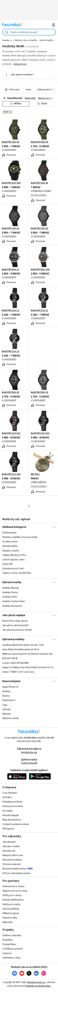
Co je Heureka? (9, 793)
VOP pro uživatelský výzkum (16, 873)
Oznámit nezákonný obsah (15, 824)
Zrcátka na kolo (10, 541)
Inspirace (7, 953)
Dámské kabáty (10, 546)
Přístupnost (8, 828)
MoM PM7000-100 (40, 269)
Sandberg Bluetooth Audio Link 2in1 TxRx (23, 645)
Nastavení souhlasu (12, 859)
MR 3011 (35, 474)
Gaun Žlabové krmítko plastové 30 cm (20, 649)
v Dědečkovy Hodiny (41, 190)
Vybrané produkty (13, 639)
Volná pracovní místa (12, 806)
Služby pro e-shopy (12, 895)
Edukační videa (9, 917)
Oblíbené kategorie (14, 527)
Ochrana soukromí (11, 864)
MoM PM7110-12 (39, 310)
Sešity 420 (7, 564)
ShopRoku (7, 940)
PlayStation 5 (8, 700)
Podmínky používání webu (38, 986)
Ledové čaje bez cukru (13, 559)
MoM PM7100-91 (10, 228)
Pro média (7, 811)
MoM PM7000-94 (39, 142)
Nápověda (7, 922)
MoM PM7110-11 (10, 310)
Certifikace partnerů (12, 949)
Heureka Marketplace (13, 899)
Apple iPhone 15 (10, 687)
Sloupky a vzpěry (10, 550)
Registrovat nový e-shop (14, 891)
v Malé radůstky (38, 482)
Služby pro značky (11, 904)
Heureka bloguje (10, 815)
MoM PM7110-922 (40, 433)
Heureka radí (8, 851)
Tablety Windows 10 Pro (14, 555)
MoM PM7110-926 (11, 474)
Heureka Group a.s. (36, 982)
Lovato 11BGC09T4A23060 (15, 663)
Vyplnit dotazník (29, 763)
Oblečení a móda (10, 718)
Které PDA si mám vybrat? (15, 621)
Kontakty (7, 797)
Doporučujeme (11, 681)
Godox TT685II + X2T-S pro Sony (18, 672)
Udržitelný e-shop (11, 957)
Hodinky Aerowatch (12, 606)
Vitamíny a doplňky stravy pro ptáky (20, 537)
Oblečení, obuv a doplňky (25, 40)
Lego (4, 704)
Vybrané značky (11, 582)
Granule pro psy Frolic (13, 568)
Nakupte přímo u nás (12, 855)
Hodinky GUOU (9, 597)
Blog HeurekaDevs (11, 819)
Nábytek (6, 714)
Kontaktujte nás (29, 752)
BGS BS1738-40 (10, 658)
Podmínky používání (12, 801)
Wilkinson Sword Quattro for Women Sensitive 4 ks (27, 654)
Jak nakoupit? (9, 842)
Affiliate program (10, 913)
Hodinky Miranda (10, 588)
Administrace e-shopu (13, 886)
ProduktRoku (9, 944)
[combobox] (29, 32)
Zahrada (6, 709)
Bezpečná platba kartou (14, 868)
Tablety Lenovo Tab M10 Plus (16, 573)
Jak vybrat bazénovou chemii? (17, 630)
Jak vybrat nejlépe (13, 615)
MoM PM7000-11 (10, 269)
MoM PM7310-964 (11, 183)
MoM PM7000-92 (39, 392)
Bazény (6, 696)
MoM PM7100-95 (39, 183)
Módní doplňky (46, 40)
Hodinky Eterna (10, 592)
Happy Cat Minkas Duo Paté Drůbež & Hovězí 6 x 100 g (29, 667)
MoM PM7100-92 (39, 228)
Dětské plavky (9, 532)
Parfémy (6, 691)
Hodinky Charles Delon (13, 601)
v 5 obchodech (9, 149)
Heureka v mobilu (11, 846)
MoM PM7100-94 (10, 142)
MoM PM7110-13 (10, 351)
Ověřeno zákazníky (11, 935)
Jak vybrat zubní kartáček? (15, 625)
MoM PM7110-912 (11, 433)
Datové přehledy (10, 909)
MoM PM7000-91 (10, 392)
